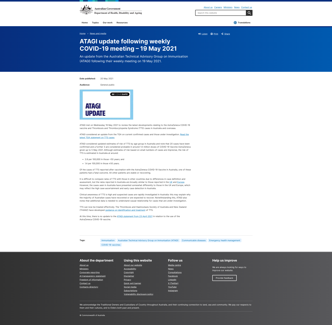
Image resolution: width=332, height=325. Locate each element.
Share (227, 34)
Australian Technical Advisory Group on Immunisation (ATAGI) (148, 240)
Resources (122, 22)
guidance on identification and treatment (125, 210)
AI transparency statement (93, 276)
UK (171, 182)
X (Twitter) (173, 283)
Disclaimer (129, 276)
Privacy (127, 279)
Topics (95, 22)
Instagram (173, 290)
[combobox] (220, 13)
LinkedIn (172, 279)
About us (208, 7)
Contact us (246, 7)
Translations (244, 22)
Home (85, 22)
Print (216, 34)
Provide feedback (224, 278)
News (237, 7)
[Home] (111, 10)
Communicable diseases (194, 240)
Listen (205, 34)
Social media (130, 287)
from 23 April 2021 (143, 216)
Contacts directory (89, 287)
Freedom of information (91, 279)
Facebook (173, 276)
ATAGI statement (125, 216)
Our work (107, 22)
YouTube (172, 287)
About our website (133, 265)
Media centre (174, 265)
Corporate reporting (90, 272)
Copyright (129, 272)
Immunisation (108, 240)
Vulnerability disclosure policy (138, 294)
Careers (218, 7)
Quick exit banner (132, 283)
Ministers (228, 7)
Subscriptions (130, 290)
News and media (98, 33)
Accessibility (130, 268)
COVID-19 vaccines (111, 244)
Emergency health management (224, 240)
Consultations (175, 272)
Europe (180, 182)
